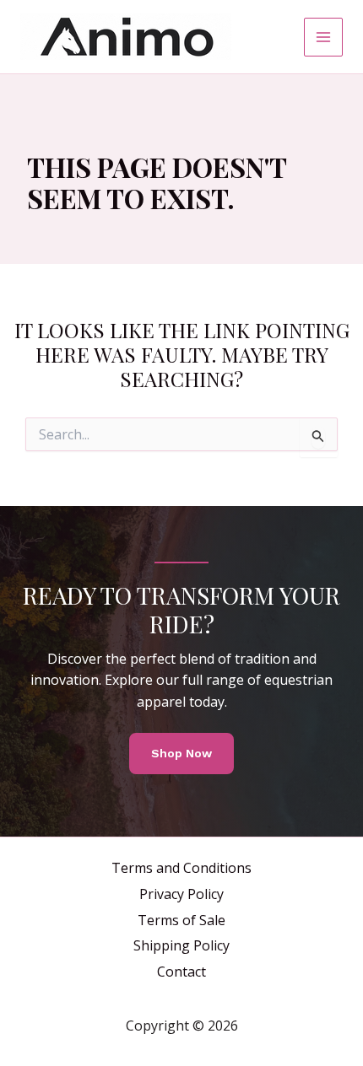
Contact (181, 971)
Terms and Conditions (181, 868)
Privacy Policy (181, 894)
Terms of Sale (181, 920)
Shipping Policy (181, 945)
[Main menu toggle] (323, 37)
